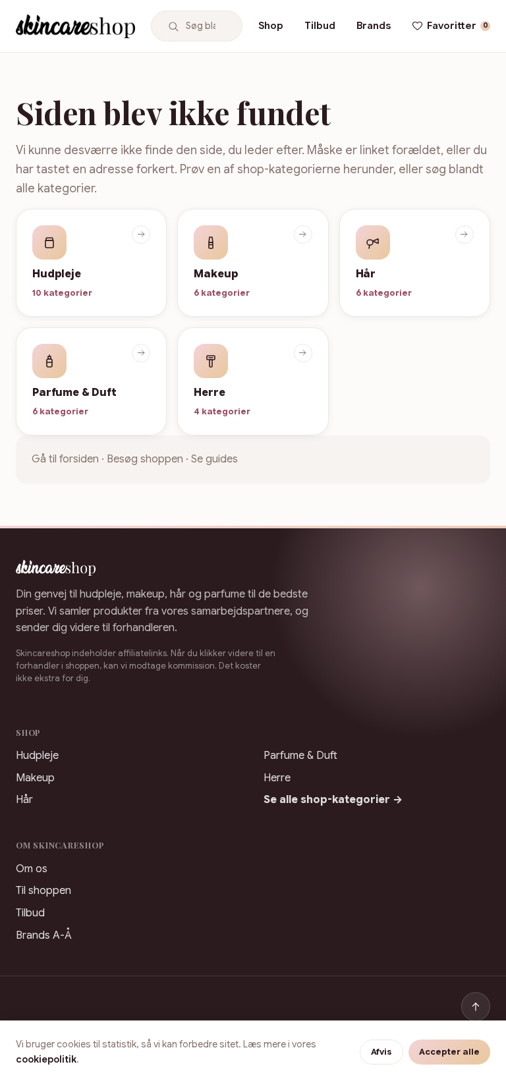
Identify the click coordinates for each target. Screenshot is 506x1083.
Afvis (381, 1052)
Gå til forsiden (65, 459)
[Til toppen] (475, 1006)
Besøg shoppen (145, 459)
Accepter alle (449, 1052)
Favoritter (457, 25)
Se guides (214, 459)
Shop (270, 25)
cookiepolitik (46, 1059)
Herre (277, 778)
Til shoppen (43, 890)
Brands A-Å (44, 935)
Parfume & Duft (300, 755)
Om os (31, 868)
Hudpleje (37, 755)
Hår (24, 799)
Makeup (35, 778)
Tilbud (319, 25)
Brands (373, 25)
